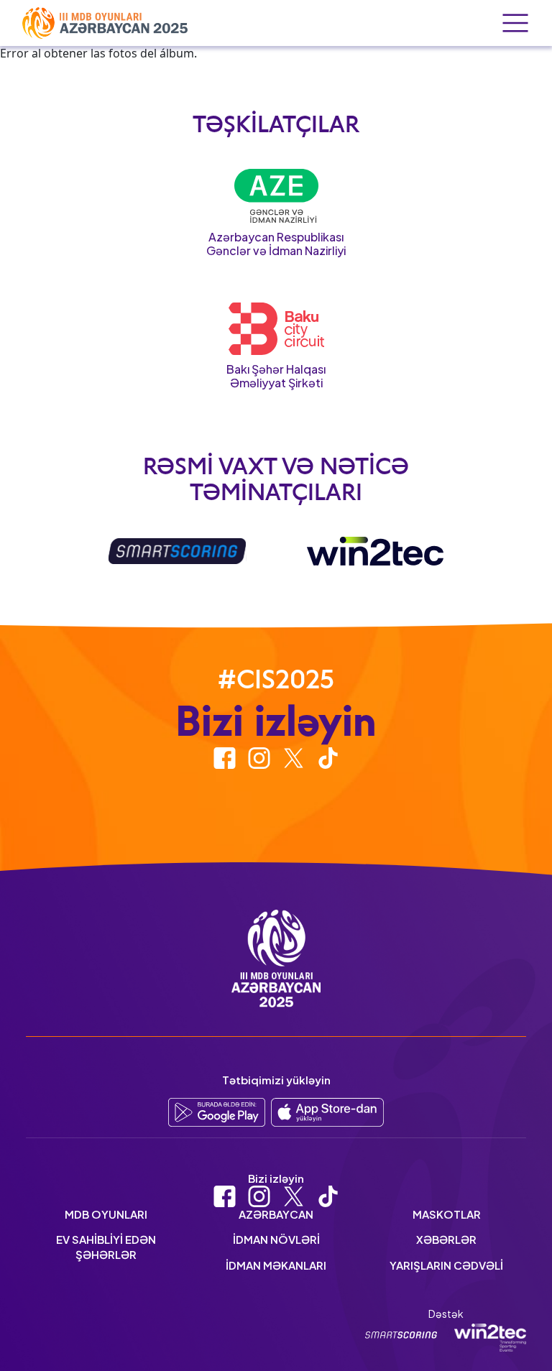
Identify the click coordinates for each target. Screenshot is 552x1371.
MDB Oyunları (106, 1214)
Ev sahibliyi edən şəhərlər (106, 1246)
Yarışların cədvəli (446, 1265)
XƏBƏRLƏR (446, 1239)
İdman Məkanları (276, 1265)
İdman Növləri (276, 1239)
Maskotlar (447, 1214)
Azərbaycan (276, 1214)
